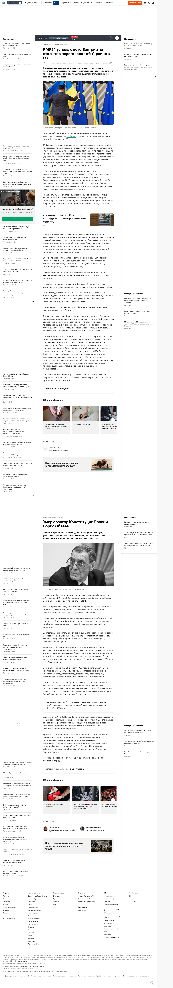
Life (125, 537)
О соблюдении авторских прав (39, 975)
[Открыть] (17, 3)
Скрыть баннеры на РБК (86, 896)
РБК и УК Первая (8, 58)
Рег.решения (108, 923)
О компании (108, 896)
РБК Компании (7, 242)
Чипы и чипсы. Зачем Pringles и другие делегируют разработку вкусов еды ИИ (138, 544)
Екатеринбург (32, 899)
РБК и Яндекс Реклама (10, 436)
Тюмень (30, 930)
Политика (6, 48)
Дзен (54, 904)
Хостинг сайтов (109, 920)
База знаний (7, 916)
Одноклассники (58, 899)
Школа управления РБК (111, 937)
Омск (30, 904)
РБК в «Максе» (53, 400)
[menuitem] (32, 3)
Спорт (5, 274)
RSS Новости (82, 910)
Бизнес (5, 799)
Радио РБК (12, 3)
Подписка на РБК (84, 899)
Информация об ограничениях (14, 975)
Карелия (31, 938)
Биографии (6, 913)
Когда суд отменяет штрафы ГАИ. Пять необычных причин (138, 55)
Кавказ (30, 935)
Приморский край (34, 944)
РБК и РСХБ (6, 766)
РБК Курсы (107, 934)
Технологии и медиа (9, 163)
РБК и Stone (7, 284)
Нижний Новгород (34, 918)
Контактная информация (112, 899)
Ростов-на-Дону (33, 924)
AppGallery (132, 902)
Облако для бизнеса (110, 913)
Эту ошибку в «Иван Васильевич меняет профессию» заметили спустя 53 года (138, 533)
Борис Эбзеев (50, 667)
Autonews (127, 48)
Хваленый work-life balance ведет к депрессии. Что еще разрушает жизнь (138, 66)
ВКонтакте (56, 896)
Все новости (9, 39)
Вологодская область (35, 910)
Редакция (107, 902)
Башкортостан (33, 907)
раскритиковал (98, 336)
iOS (130, 896)
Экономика (6, 69)
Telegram (64, 388)
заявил (55, 353)
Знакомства (107, 926)
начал (71, 315)
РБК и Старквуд (8, 231)
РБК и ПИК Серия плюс (10, 150)
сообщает (71, 135)
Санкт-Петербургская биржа (37, 966)
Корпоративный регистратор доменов (113, 917)
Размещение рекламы (111, 904)
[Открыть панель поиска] (149, 2)
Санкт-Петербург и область (37, 896)
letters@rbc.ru (22, 961)
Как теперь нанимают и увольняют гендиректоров (136, 523)
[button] (145, 3)
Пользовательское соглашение (64, 975)
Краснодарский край (35, 916)
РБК (44, 225)
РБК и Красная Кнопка (10, 457)
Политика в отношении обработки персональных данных (99, 975)
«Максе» (79, 768)
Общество (6, 263)
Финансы (6, 910)
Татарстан (31, 927)
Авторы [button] (46, 441)
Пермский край (33, 921)
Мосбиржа (23, 966)
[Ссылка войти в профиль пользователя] (153, 2)
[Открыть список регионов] (145, 3)
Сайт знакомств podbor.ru (112, 929)
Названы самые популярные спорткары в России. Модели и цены (138, 45)
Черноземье (32, 933)
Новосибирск (32, 902)
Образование (128, 526)
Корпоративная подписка (86, 902)
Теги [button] (52, 441)
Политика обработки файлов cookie (136, 975)
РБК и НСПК (7, 820)
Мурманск (31, 941)
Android (131, 899)
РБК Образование (9, 918)
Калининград (32, 913)
